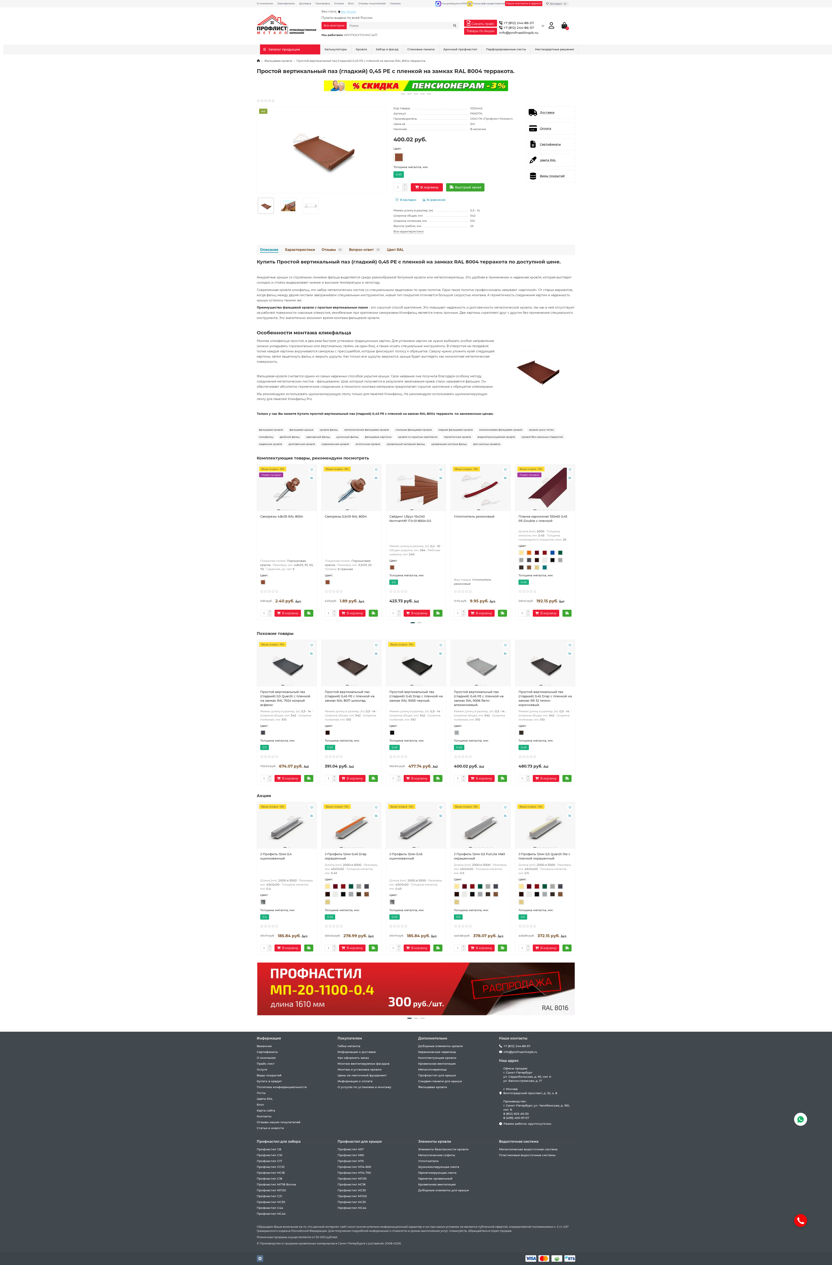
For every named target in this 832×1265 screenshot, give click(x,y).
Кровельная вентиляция (437, 1063)
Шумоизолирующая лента (438, 1167)
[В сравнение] (312, 478)
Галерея (395, 3)
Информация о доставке (357, 1052)
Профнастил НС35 (271, 1202)
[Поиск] (454, 25)
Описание (269, 250)
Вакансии (264, 1046)
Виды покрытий (269, 1075)
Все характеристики (408, 231)
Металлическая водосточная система (528, 1149)
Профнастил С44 (270, 1207)
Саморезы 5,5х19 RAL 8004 (346, 516)
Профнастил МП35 (352, 1178)
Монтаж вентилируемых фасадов (363, 1063)
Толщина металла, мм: (410, 167)
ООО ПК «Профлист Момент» (491, 118)
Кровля (361, 49)
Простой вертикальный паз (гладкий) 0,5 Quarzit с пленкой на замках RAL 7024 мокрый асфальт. (285, 698)
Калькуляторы (336, 49)
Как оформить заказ (353, 1057)
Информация (269, 1038)
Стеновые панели (421, 49)
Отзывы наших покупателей (278, 1122)
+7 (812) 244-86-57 (518, 23)
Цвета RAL (265, 1098)
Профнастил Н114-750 (354, 1172)
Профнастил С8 (269, 1149)
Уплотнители (428, 1161)
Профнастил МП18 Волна (276, 1184)
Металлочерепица (432, 1069)
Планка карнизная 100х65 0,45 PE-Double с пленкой (542, 519)
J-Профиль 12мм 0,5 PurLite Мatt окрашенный (479, 856)
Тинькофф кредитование (489, 3)
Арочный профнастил (460, 49)
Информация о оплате (355, 1081)
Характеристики (300, 250)
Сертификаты (286, 3)
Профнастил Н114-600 (354, 1167)
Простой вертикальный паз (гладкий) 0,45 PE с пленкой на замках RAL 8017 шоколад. (349, 696)
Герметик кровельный (435, 1178)
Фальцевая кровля (278, 60)
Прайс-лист (266, 1063)
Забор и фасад (387, 49)
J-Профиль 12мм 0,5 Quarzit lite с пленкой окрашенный (544, 856)
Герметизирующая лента (437, 1172)
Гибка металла (349, 1046)
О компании (265, 3)
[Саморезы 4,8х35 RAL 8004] (287, 489)
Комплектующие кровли (437, 1057)
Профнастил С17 (269, 1161)
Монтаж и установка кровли (360, 1069)
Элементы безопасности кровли (443, 1149)
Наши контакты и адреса (523, 3)
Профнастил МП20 (271, 1190)
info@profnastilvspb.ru (518, 33)
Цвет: (397, 148)
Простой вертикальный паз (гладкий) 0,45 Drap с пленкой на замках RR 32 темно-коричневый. (545, 698)
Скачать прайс (482, 24)
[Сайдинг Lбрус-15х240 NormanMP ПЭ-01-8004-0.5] (416, 489)
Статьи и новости (270, 1128)
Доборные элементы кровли (440, 1046)
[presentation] (257, 541)
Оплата (339, 3)
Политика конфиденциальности (282, 1087)
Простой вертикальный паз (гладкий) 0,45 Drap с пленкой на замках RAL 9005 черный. (416, 696)
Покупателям (350, 1038)
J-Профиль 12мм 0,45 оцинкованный (405, 856)
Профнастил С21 (269, 1196)
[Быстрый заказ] (308, 613)
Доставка (305, 3)
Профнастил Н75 (351, 1161)
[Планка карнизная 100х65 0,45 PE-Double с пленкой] (545, 489)
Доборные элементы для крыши (443, 1190)
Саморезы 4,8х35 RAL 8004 (281, 516)
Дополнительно (432, 1038)
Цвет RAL (395, 250)
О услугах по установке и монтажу (364, 1087)
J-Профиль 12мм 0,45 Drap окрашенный (346, 856)
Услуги (262, 1069)
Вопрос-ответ (364, 250)
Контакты (264, 1116)
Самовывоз (322, 3)
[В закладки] (312, 470)
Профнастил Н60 (351, 1155)
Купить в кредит (269, 1081)
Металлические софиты (436, 1155)
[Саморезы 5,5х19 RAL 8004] (351, 489)
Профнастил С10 (269, 1155)
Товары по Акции (480, 31)
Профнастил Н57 (351, 1149)
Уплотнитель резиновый (474, 516)
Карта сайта (266, 1110)
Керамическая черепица (437, 1052)
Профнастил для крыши (437, 1075)
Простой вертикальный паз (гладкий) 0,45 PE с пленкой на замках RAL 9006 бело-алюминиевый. (479, 698)
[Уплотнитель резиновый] (480, 489)
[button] (403, 93)
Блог (351, 3)
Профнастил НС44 (271, 1213)
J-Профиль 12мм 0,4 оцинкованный (276, 856)
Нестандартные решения (554, 49)
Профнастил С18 (269, 1178)
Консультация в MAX (454, 3)
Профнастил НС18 (271, 1172)
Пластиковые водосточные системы (527, 1155)
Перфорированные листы (506, 49)
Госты (261, 1093)
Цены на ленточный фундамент (362, 1075)
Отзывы (331, 250)
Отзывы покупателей (372, 3)
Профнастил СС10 (270, 1167)
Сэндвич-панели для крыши (440, 1081)
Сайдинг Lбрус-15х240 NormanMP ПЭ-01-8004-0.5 (410, 519)
